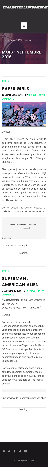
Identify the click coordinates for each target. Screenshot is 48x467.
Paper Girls (15, 88)
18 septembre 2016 (12, 95)
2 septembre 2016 (11, 291)
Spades (32, 95)
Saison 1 (6, 81)
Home (4, 40)
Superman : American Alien (20, 281)
